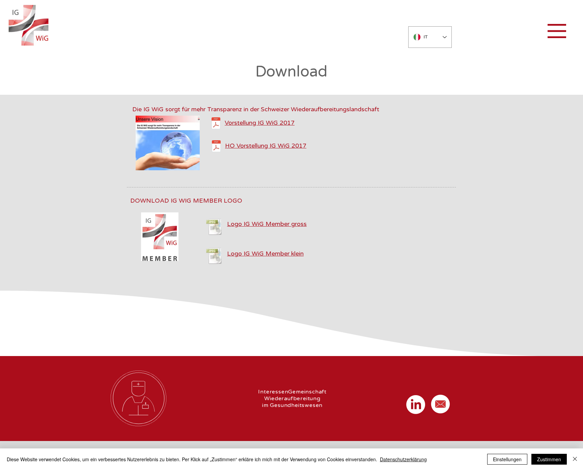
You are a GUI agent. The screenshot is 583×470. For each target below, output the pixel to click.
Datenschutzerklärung (403, 459)
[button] (557, 31)
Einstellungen (507, 459)
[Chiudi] (575, 459)
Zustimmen (549, 459)
